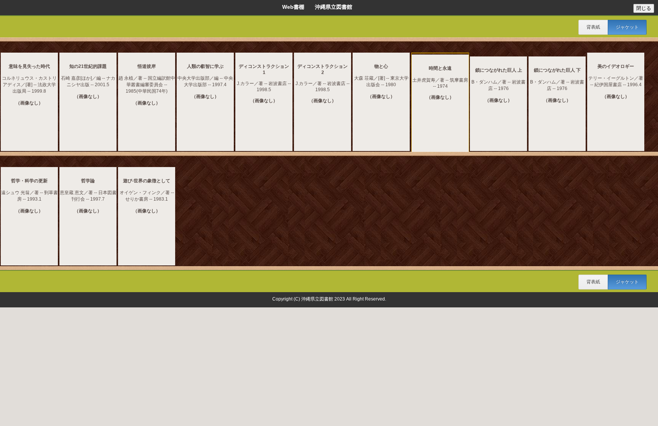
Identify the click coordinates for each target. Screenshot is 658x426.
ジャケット (627, 27)
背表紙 (593, 27)
